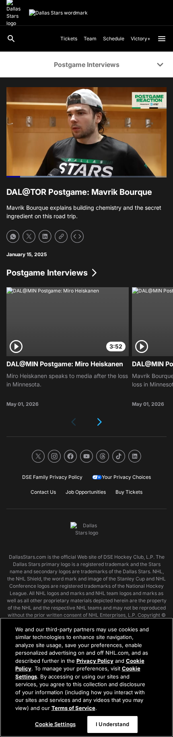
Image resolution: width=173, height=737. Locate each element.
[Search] (11, 39)
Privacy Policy (94, 661)
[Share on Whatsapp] (12, 236)
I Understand (112, 724)
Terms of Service (73, 708)
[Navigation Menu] (162, 39)
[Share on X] (29, 236)
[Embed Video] (77, 236)
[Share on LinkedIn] (45, 236)
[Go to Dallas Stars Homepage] (58, 13)
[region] (86, 677)
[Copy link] (61, 236)
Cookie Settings (55, 724)
